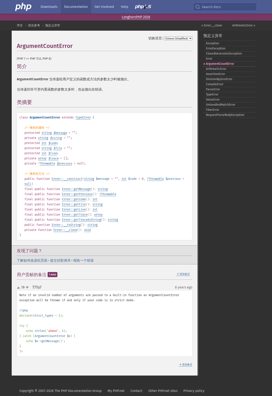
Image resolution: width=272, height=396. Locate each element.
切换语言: (155, 38)
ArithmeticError (216, 69)
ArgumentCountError (220, 64)
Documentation (76, 7)
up (19, 288)
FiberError (212, 110)
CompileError (214, 84)
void (87, 230)
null (27, 184)
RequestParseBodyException (225, 115)
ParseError (213, 89)
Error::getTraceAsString (81, 220)
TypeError (83, 117)
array (42, 158)
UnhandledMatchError (220, 105)
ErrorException (215, 48)
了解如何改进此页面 (32, 260)
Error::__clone (65, 230)
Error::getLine (74, 209)
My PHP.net (116, 391)
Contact (136, 391)
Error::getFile (74, 204)
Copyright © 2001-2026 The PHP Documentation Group (60, 391)
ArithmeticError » (243, 25)
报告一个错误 (83, 260)
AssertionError (215, 74)
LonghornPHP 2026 (136, 17)
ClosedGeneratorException (224, 53)
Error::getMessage (76, 189)
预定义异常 (52, 25)
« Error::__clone (211, 25)
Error (209, 58)
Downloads (49, 7)
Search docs (211, 7)
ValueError (213, 99)
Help (124, 7)
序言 (20, 25)
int (44, 143)
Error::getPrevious (77, 194)
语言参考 (34, 25)
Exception (212, 43)
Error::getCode (74, 199)
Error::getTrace (74, 214)
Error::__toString (66, 225)
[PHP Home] (23, 7)
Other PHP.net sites (162, 391)
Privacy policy (193, 391)
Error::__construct (67, 179)
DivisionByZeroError (219, 79)
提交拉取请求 (60, 260)
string (46, 133)
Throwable (47, 163)
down (27, 288)
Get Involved (104, 7)
